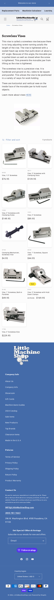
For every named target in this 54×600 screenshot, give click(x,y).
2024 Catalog (11, 411)
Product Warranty (13, 481)
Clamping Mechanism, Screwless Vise (10, 254)
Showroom (10, 393)
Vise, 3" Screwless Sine (11, 332)
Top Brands (10, 429)
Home (8, 25)
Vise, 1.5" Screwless (9, 175)
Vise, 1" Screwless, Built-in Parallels (12, 293)
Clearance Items (12, 434)
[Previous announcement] (5, 3)
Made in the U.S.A (13, 440)
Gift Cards (9, 399)
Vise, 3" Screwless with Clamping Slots (36, 174)
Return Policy (11, 475)
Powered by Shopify (39, 595)
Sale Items (9, 417)
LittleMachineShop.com (22, 595)
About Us (9, 381)
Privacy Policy (11, 463)
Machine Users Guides (15, 405)
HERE (28, 95)
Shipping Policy (12, 469)
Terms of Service (12, 457)
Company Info (11, 387)
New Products (11, 423)
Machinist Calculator (31, 11)
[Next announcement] (49, 3)
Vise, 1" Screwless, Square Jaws (38, 254)
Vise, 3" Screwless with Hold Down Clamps (38, 293)
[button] (5, 19)
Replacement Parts (10, 11)
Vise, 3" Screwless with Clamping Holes (11, 214)
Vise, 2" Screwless (34, 215)
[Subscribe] (43, 541)
